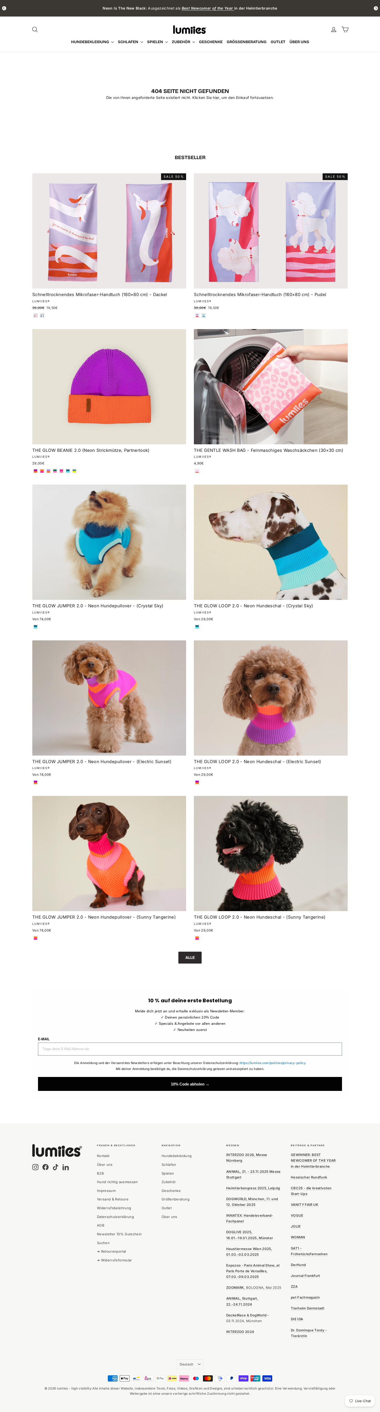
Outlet (278, 42)
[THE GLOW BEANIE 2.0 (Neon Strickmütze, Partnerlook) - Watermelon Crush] (55, 471)
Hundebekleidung (90, 42)
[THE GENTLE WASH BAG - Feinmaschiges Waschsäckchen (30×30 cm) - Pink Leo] (197, 471)
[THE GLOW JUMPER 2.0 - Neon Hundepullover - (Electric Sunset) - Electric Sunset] (35, 782)
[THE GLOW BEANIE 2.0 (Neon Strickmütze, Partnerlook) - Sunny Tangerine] (42, 471)
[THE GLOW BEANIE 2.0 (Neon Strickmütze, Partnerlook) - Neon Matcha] (74, 471)
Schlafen (128, 42)
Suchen (103, 1243)
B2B (100, 1173)
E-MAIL (44, 1039)
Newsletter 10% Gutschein (119, 1234)
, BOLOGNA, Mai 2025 (253, 1287)
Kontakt (103, 1156)
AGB (100, 1225)
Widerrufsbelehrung (114, 1208)
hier (216, 97)
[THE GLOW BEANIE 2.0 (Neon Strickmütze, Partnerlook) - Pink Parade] (61, 471)
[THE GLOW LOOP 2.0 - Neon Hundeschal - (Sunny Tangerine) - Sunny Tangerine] (197, 938)
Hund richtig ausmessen (117, 1182)
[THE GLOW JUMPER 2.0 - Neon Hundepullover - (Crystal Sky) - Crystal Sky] (35, 627)
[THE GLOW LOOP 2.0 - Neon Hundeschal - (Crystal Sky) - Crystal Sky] (197, 627)
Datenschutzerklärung (115, 1217)
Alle (190, 957)
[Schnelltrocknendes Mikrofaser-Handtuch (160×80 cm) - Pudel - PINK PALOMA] (197, 315)
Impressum (106, 1191)
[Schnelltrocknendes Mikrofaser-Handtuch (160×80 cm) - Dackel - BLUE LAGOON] (42, 315)
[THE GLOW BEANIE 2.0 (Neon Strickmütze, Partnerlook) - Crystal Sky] (68, 471)
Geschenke (211, 42)
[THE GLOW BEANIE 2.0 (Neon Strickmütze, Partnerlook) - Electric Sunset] (35, 471)
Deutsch (186, 1364)
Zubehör (181, 42)
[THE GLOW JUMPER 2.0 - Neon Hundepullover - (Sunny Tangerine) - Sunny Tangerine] (35, 938)
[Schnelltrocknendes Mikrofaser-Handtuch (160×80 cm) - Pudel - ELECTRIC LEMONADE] (203, 315)
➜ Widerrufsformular (114, 1260)
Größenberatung (247, 42)
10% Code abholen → (190, 1084)
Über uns (299, 42)
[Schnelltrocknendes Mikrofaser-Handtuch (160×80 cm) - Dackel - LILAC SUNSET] (35, 315)
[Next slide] (376, 8)
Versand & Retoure (112, 1199)
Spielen (155, 42)
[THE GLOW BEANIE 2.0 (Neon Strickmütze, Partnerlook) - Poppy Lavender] (48, 471)
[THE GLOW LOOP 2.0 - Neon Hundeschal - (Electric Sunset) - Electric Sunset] (197, 782)
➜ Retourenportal (111, 1251)
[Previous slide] (4, 8)
